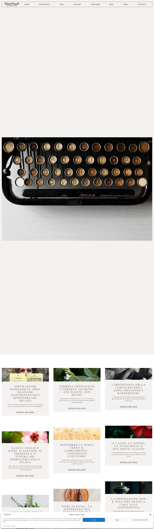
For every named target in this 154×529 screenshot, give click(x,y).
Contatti (142, 4)
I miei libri (95, 4)
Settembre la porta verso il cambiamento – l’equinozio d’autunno (77, 450)
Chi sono (77, 4)
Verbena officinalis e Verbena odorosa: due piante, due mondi (77, 391)
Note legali (13, 526)
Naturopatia (44, 4)
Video (125, 4)
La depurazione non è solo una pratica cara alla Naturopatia (128, 503)
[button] (150, 515)
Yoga (61, 4)
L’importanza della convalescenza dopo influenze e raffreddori (129, 389)
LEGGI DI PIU (25, 412)
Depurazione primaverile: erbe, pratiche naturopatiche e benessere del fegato (25, 393)
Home (27, 4)
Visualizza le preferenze (140, 520)
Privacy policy (7, 526)
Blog (111, 4)
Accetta (93, 520)
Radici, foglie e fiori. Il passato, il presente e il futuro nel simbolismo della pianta (25, 455)
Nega (117, 520)
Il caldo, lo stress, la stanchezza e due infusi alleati (129, 446)
